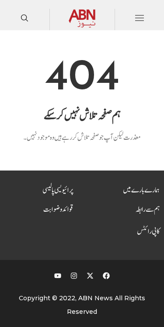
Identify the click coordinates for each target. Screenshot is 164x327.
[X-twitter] (90, 276)
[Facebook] (106, 276)
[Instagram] (74, 276)
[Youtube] (58, 276)
